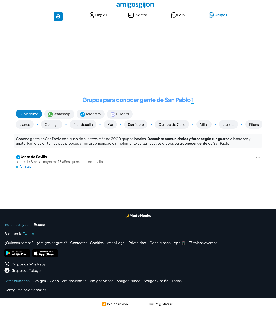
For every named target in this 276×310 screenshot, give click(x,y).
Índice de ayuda (17, 224)
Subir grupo (28, 114)
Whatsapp (62, 114)
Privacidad (137, 242)
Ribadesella (83, 124)
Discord (122, 114)
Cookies (97, 242)
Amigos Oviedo (46, 280)
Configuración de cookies (25, 290)
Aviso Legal (116, 242)
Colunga (52, 124)
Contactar (78, 242)
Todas (177, 280)
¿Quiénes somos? (18, 242)
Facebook (12, 233)
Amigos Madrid (74, 280)
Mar (110, 124)
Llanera (228, 124)
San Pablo (136, 124)
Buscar (39, 224)
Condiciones (160, 242)
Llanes (24, 124)
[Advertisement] (138, 56)
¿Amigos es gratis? (51, 242)
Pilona (254, 124)
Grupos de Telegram (28, 270)
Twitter (28, 233)
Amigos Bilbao (128, 280)
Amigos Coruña (156, 280)
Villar (204, 124)
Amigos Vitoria (101, 280)
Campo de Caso (171, 124)
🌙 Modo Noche (138, 215)
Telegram (93, 114)
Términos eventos (203, 242)
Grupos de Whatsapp (28, 264)
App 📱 (180, 242)
